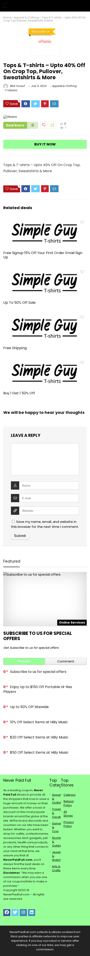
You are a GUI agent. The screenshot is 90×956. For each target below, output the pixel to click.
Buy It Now (45, 144)
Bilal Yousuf (17, 86)
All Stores (68, 814)
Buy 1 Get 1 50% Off (19, 393)
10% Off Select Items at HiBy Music (39, 722)
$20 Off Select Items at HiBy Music (39, 737)
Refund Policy (69, 803)
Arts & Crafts (56, 868)
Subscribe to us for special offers (37, 636)
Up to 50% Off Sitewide (29, 706)
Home (7, 17)
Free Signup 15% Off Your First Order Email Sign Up (42, 255)
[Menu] (5, 6)
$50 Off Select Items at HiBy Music (39, 752)
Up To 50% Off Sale (19, 302)
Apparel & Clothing (26, 17)
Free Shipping (15, 347)
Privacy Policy (69, 824)
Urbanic (12, 90)
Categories (72, 795)
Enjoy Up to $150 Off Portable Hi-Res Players (37, 689)
